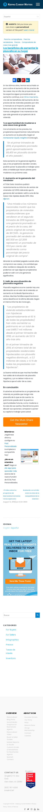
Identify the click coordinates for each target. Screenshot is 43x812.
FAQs (26, 722)
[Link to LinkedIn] (38, 809)
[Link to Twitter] (28, 809)
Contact (27, 733)
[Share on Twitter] (19, 80)
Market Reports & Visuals (13, 743)
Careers (27, 736)
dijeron (6, 199)
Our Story (28, 720)
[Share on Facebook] (15, 80)
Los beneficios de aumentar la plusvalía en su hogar (20, 49)
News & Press (29, 725)
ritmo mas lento (31, 97)
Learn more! (29, 30)
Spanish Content (10, 758)
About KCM (30, 713)
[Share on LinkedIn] (28, 80)
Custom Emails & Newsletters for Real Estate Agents (13, 750)
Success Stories (30, 717)
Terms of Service (13, 807)
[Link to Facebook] (25, 809)
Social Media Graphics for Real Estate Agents (12, 725)
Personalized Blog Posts (12, 718)
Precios (17, 42)
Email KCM (8, 790)
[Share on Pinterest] (23, 80)
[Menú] (37, 4)
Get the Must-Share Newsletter (21, 421)
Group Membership (29, 729)
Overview (11, 713)
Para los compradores (13, 39)
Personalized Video (12, 733)
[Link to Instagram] (31, 809)
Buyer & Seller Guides (12, 738)
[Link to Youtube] (34, 809)
